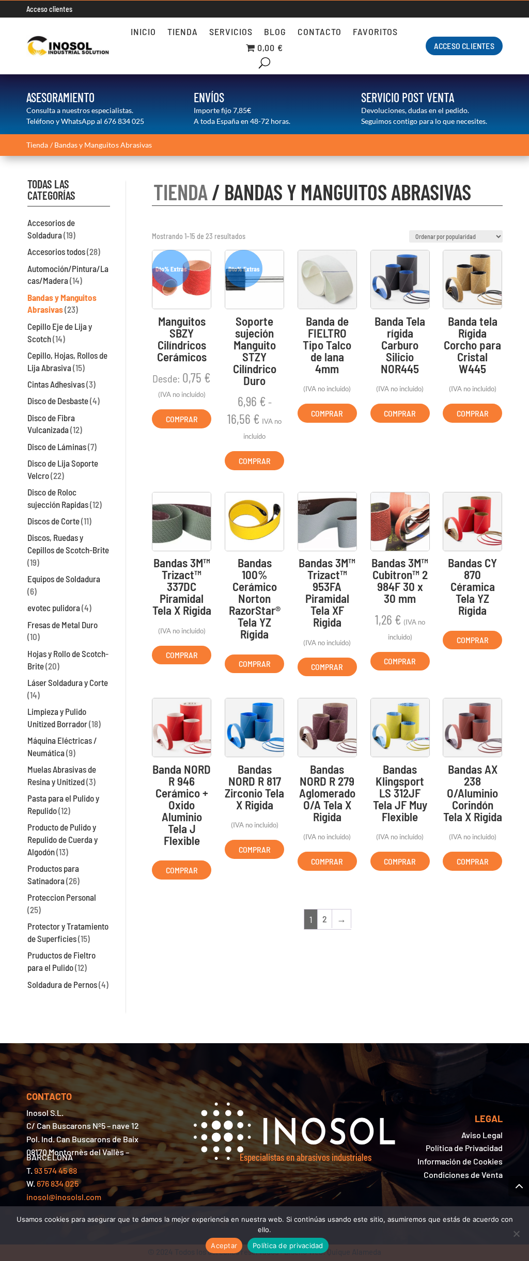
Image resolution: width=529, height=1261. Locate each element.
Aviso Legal (482, 1135)
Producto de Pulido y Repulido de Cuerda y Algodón (62, 839)
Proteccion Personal (61, 897)
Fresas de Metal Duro (62, 624)
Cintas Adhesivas (56, 384)
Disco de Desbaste (57, 400)
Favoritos (375, 32)
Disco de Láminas (56, 446)
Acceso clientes (49, 9)
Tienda (182, 32)
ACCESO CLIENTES (464, 46)
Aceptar (224, 1245)
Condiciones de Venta (463, 1174)
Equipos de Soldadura (63, 578)
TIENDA (180, 191)
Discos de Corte (53, 521)
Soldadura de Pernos (62, 984)
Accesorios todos (56, 251)
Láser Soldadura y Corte (67, 682)
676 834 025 (124, 121)
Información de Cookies (460, 1161)
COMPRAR (182, 419)
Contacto (319, 32)
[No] (516, 1233)
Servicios (231, 32)
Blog (275, 32)
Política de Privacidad (464, 1148)
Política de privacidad (288, 1245)
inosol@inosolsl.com (63, 1197)
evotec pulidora (53, 607)
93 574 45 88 (55, 1170)
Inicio (143, 32)
